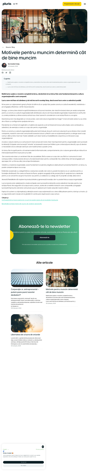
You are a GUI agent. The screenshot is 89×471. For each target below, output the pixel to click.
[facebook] (2, 72)
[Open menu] (84, 4)
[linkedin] (10, 72)
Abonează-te (44, 237)
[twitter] (6, 72)
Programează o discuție (72, 4)
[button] (6, 450)
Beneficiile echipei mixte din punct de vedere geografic (22, 204)
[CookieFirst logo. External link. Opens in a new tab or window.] (3, 451)
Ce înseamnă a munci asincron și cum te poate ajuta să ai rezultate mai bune (30, 200)
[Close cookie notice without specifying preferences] (43, 446)
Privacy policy (40, 449)
